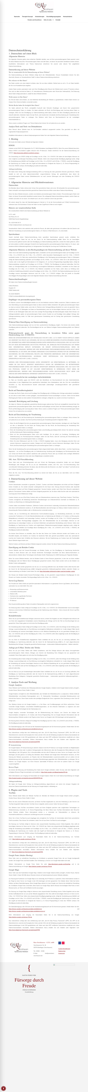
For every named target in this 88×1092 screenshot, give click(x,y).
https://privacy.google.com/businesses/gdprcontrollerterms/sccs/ (27, 911)
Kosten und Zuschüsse (35, 20)
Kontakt (58, 20)
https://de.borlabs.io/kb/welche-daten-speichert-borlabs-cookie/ (57, 571)
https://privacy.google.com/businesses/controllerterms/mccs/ (26, 729)
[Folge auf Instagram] (63, 943)
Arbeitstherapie (39, 16)
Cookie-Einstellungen (64, 948)
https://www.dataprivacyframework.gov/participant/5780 (24, 741)
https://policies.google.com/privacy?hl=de (23, 839)
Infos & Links (48, 20)
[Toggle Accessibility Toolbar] (3, 1088)
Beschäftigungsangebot (53, 16)
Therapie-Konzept (27, 16)
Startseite (17, 16)
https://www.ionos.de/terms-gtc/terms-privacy (26, 153)
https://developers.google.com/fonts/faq (59, 864)
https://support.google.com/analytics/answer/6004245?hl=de (25, 778)
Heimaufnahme (67, 16)
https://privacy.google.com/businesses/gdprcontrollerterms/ (25, 909)
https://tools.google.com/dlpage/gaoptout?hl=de (54, 772)
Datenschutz (61, 951)
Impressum (61, 953)
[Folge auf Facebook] (59, 943)
